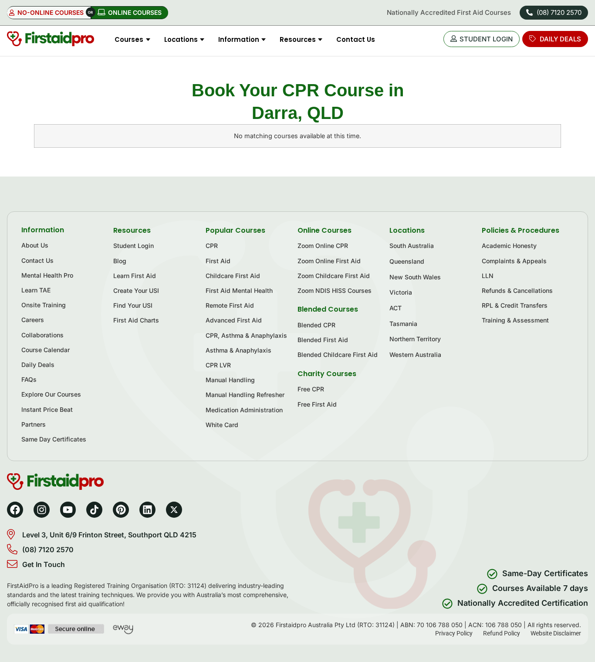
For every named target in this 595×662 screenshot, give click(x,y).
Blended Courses (328, 309)
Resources (132, 230)
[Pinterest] (121, 510)
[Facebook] (15, 510)
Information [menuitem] (238, 39)
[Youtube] (68, 510)
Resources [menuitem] (298, 39)
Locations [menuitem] (181, 39)
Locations (407, 230)
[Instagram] (42, 510)
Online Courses (325, 230)
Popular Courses (235, 230)
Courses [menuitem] (129, 39)
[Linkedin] (147, 510)
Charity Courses (327, 374)
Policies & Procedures (520, 230)
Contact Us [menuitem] (355, 39)
